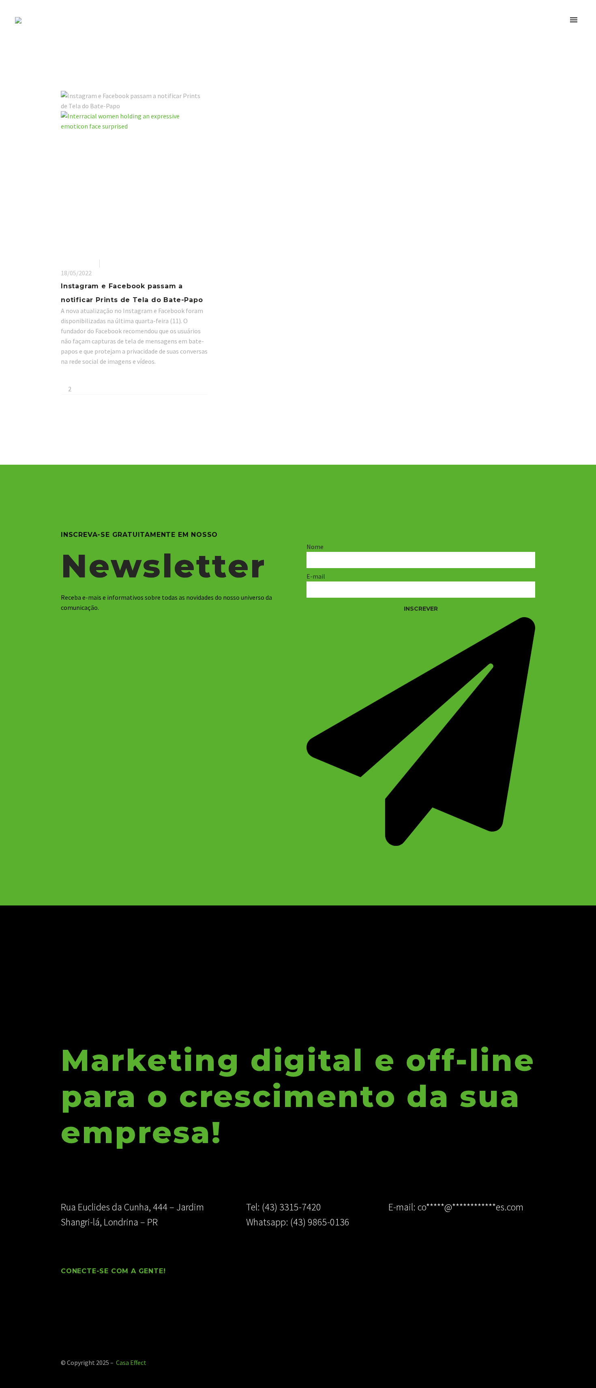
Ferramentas (121, 263)
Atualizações (79, 263)
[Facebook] (66, 377)
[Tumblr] (101, 377)
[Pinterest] (89, 377)
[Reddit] (125, 377)
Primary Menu (573, 20)
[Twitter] (78, 377)
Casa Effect (131, 1362)
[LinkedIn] (113, 377)
